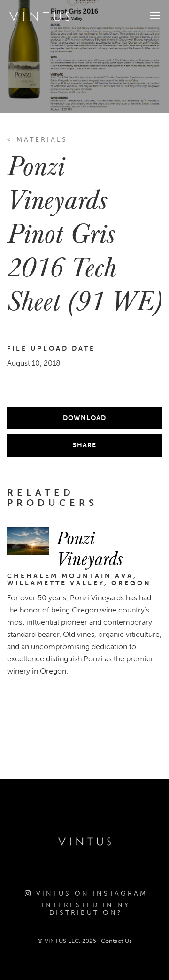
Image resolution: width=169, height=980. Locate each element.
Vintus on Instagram (89, 893)
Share (84, 445)
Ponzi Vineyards (89, 547)
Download (84, 418)
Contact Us (116, 940)
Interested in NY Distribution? (86, 909)
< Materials (37, 140)
